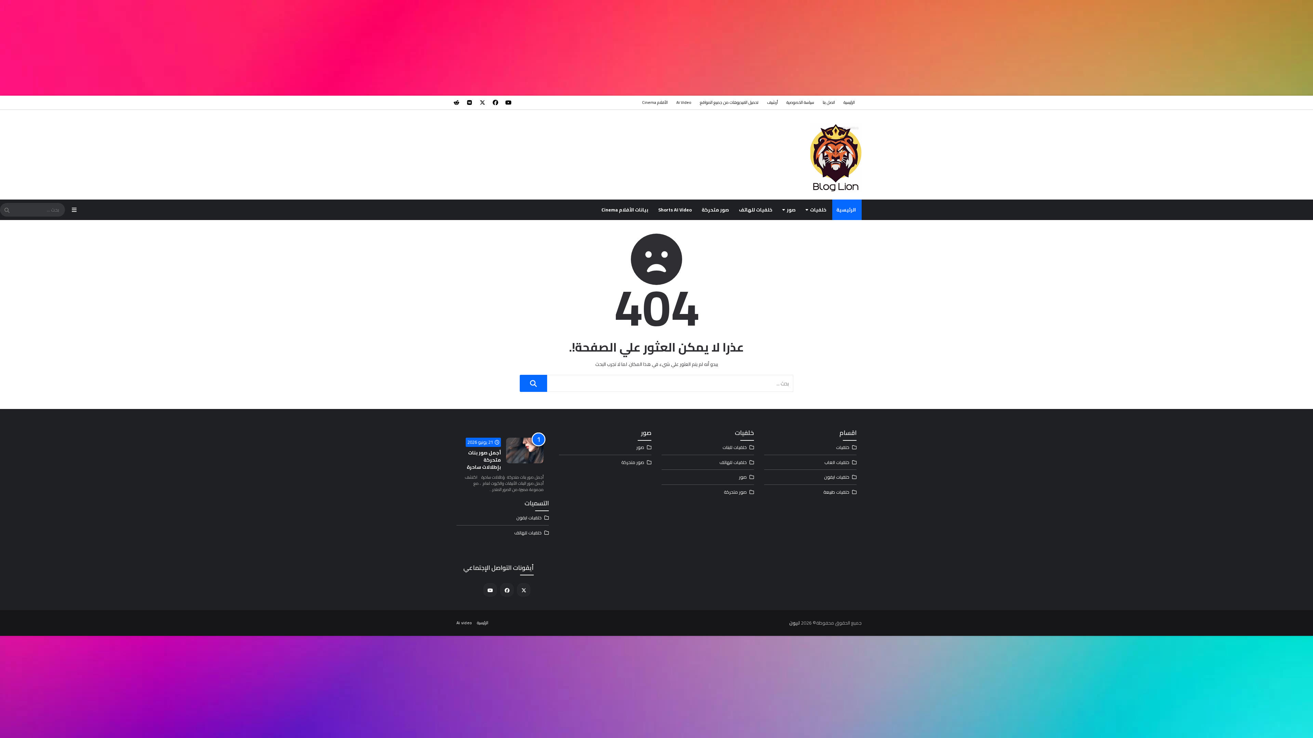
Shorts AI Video (675, 209)
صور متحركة (715, 209)
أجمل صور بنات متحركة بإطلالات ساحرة (484, 460)
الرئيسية (849, 102)
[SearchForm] (7, 210)
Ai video (683, 102)
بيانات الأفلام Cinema (624, 209)
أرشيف (772, 102)
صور (791, 209)
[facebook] (495, 102)
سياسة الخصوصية (800, 102)
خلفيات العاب (836, 462)
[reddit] (456, 102)
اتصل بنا (829, 102)
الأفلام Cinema (655, 102)
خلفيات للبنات (734, 447)
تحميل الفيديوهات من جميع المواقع (729, 102)
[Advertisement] (1108, 48)
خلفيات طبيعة (836, 492)
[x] (482, 102)
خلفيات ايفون (836, 477)
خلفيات (818, 209)
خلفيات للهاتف (755, 209)
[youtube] (508, 102)
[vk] (469, 102)
